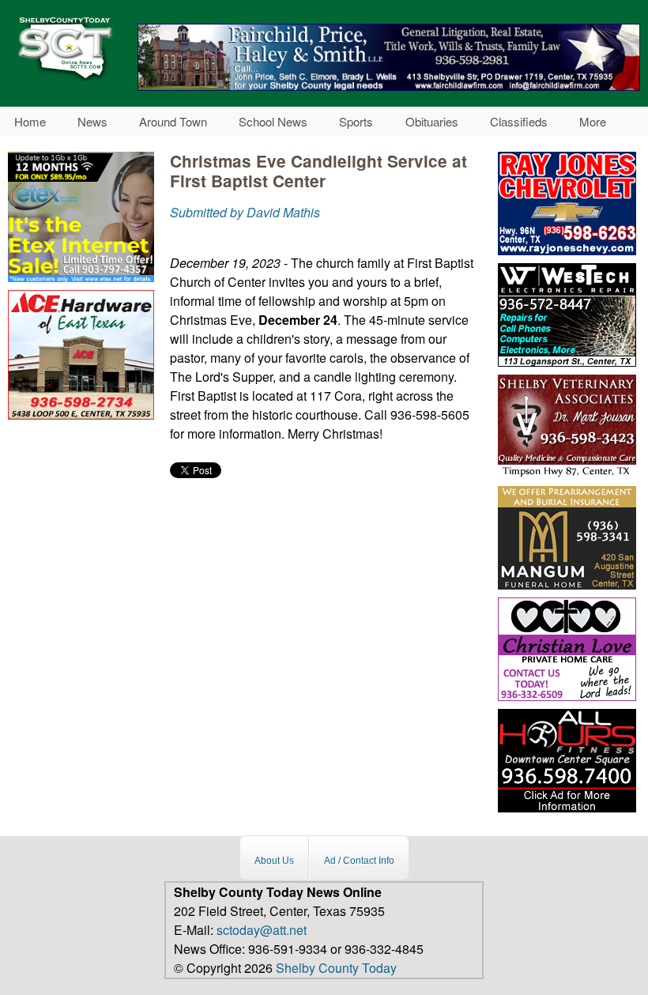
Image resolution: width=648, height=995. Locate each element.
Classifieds (519, 121)
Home (30, 121)
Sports (356, 121)
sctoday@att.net (262, 930)
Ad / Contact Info (359, 859)
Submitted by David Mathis (245, 212)
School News (273, 121)
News (92, 121)
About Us (274, 859)
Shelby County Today (336, 968)
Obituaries (431, 121)
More (592, 121)
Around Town (173, 121)
